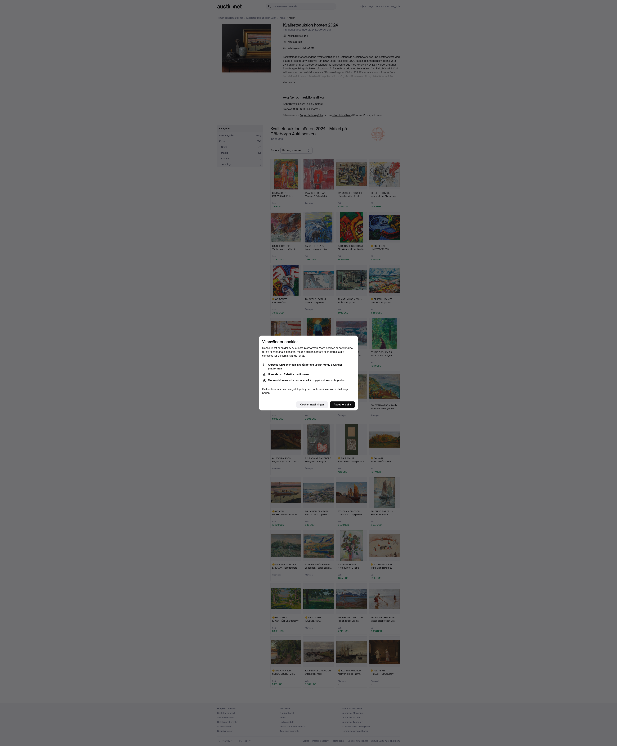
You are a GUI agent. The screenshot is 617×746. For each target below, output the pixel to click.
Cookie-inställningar (312, 404)
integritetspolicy (296, 389)
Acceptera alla (342, 404)
